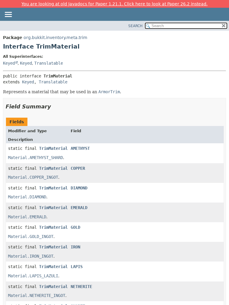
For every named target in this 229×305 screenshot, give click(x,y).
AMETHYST (80, 148)
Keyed (9, 63)
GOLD (75, 227)
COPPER (78, 168)
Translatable (48, 63)
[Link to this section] (55, 106)
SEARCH (135, 26)
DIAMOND (79, 188)
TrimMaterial (53, 148)
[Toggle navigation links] (8, 15)
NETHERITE (81, 286)
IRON (75, 247)
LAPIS (77, 266)
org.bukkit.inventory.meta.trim (55, 37)
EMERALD (79, 207)
